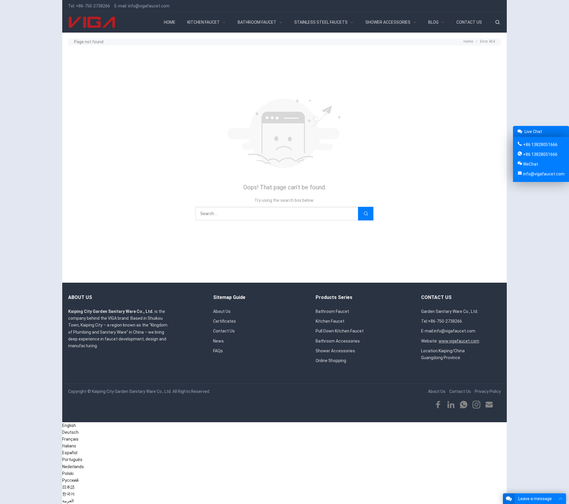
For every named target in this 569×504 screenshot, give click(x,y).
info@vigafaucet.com (149, 6)
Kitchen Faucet (330, 321)
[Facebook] (438, 404)
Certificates (224, 321)
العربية (68, 500)
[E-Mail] (489, 404)
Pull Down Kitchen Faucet (340, 331)
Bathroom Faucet (332, 311)
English (69, 425)
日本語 (68, 487)
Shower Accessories (335, 350)
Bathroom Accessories (338, 341)
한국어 (68, 494)
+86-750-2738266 (93, 6)
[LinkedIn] (451, 404)
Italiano (69, 446)
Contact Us (224, 331)
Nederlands (73, 466)
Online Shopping (331, 360)
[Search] (497, 22)
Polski (67, 473)
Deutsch (70, 432)
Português (72, 459)
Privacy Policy (488, 391)
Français (70, 439)
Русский (70, 480)
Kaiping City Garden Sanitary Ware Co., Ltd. (132, 391)
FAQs (218, 350)
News (218, 341)
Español (69, 452)
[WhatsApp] (463, 404)
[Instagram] (476, 404)
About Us (222, 311)
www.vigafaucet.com (459, 341)
